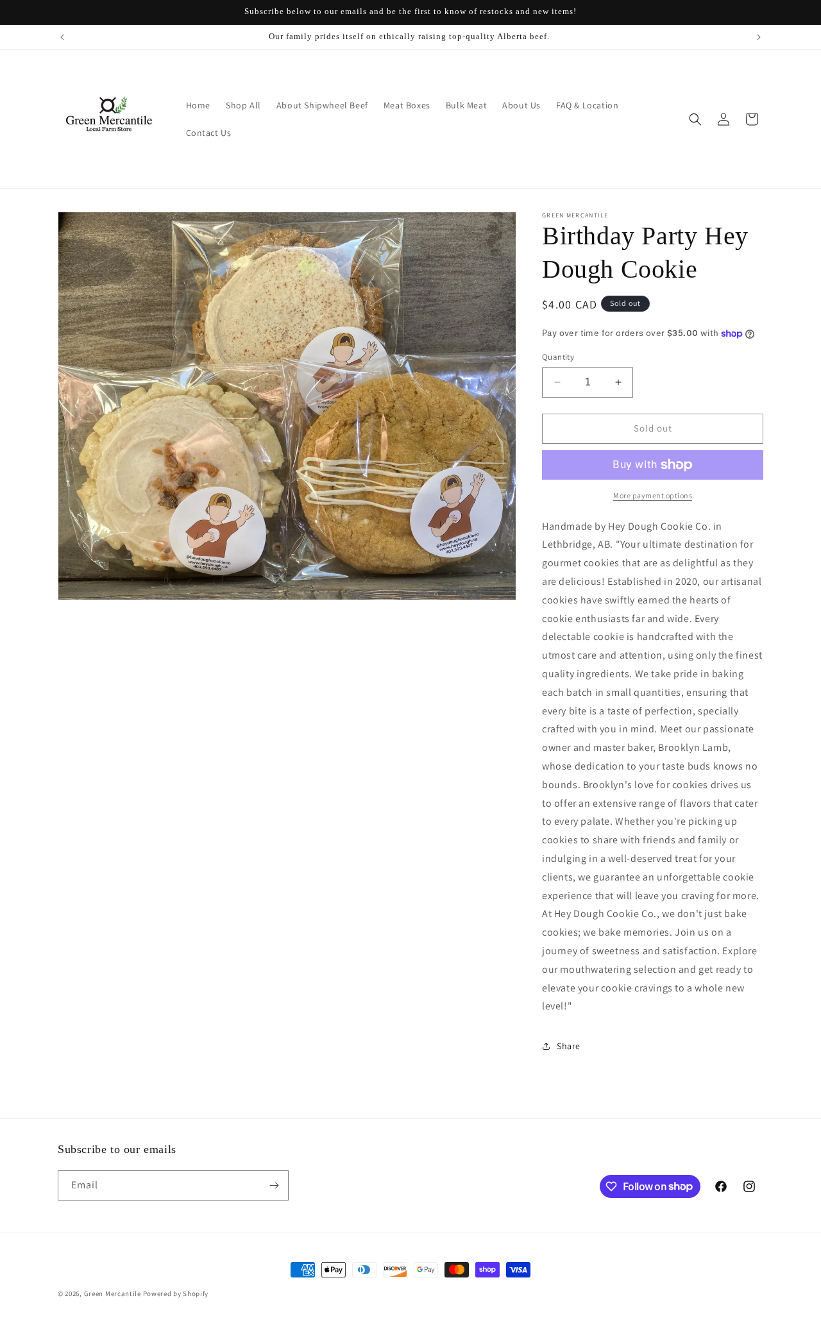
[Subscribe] (274, 1185)
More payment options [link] (652, 495)
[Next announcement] (759, 37)
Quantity (558, 356)
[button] (695, 119)
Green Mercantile (112, 1293)
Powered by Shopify (176, 1293)
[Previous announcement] (62, 37)
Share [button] (568, 1046)
